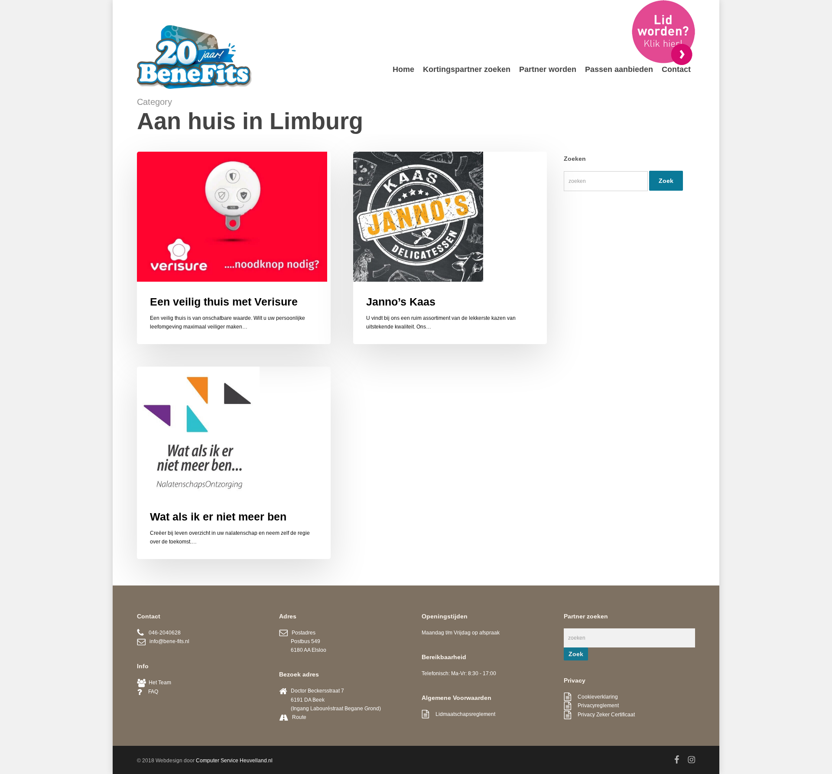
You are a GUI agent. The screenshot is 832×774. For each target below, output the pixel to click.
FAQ (150, 692)
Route (299, 717)
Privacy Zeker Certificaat (603, 715)
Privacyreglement (595, 705)
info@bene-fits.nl (167, 641)
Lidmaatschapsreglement (462, 714)
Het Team (158, 683)
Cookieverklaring (594, 697)
